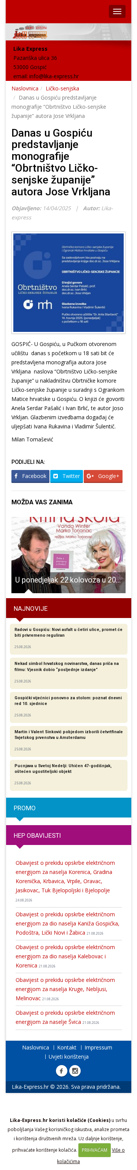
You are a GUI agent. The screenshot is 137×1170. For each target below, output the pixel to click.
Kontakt (66, 1047)
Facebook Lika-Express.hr (61, 1071)
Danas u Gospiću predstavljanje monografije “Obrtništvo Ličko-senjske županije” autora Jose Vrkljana (60, 162)
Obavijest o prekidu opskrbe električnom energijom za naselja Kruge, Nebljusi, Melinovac (65, 989)
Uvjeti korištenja (69, 1056)
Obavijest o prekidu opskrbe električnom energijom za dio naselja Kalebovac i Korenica (65, 956)
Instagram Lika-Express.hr (75, 1071)
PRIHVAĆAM (94, 1150)
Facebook (33, 476)
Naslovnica (24, 88)
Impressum (98, 1047)
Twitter (70, 476)
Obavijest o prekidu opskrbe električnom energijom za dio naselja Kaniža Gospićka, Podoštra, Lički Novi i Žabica (67, 923)
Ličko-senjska (62, 88)
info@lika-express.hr (54, 76)
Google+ (108, 476)
